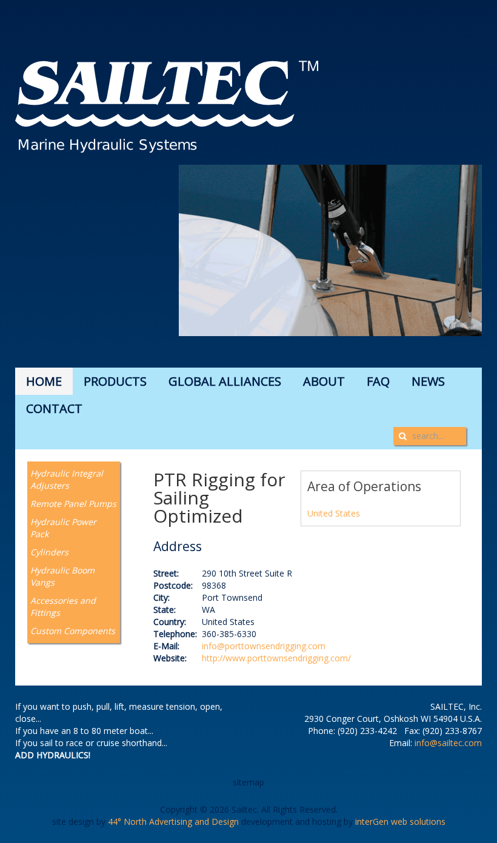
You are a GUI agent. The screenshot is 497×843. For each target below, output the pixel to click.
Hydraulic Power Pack (63, 528)
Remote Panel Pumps (73, 503)
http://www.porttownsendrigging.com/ (276, 658)
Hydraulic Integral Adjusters (66, 479)
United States (333, 513)
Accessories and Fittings (63, 606)
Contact (54, 408)
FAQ (378, 381)
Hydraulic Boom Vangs (62, 576)
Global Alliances (224, 381)
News (428, 381)
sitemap (248, 782)
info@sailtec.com (448, 743)
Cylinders (49, 552)
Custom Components (72, 630)
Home (44, 381)
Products (115, 381)
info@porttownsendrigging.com (263, 646)
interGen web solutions (400, 821)
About (324, 381)
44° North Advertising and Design (173, 821)
